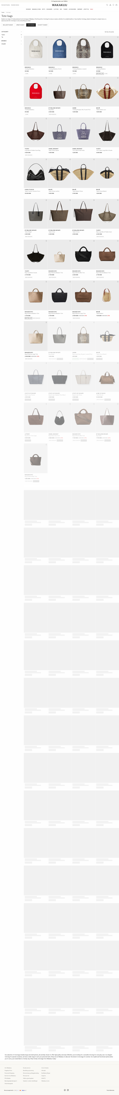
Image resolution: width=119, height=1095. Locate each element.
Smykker (79, 9)
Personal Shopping (9, 1073)
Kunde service (26, 1068)
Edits (43, 9)
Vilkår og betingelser (28, 1078)
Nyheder (28, 9)
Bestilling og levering (28, 1070)
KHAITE (44, 1078)
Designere (49, 9)
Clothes (56, 9)
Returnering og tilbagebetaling (31, 1073)
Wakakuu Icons (36, 9)
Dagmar (44, 1076)
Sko (61, 9)
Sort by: (107, 32)
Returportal (26, 1076)
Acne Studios (45, 1068)
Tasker (65, 9)
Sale (91, 9)
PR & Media (7, 1078)
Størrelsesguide (9, 1083)
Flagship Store (8, 1070)
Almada (44, 1070)
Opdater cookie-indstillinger (30, 1081)
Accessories (72, 9)
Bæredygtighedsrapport (11, 1081)
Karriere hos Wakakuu (10, 1076)
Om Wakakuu (8, 1068)
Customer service (15, 5)
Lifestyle (86, 9)
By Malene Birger (46, 1073)
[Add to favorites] (46, 37)
